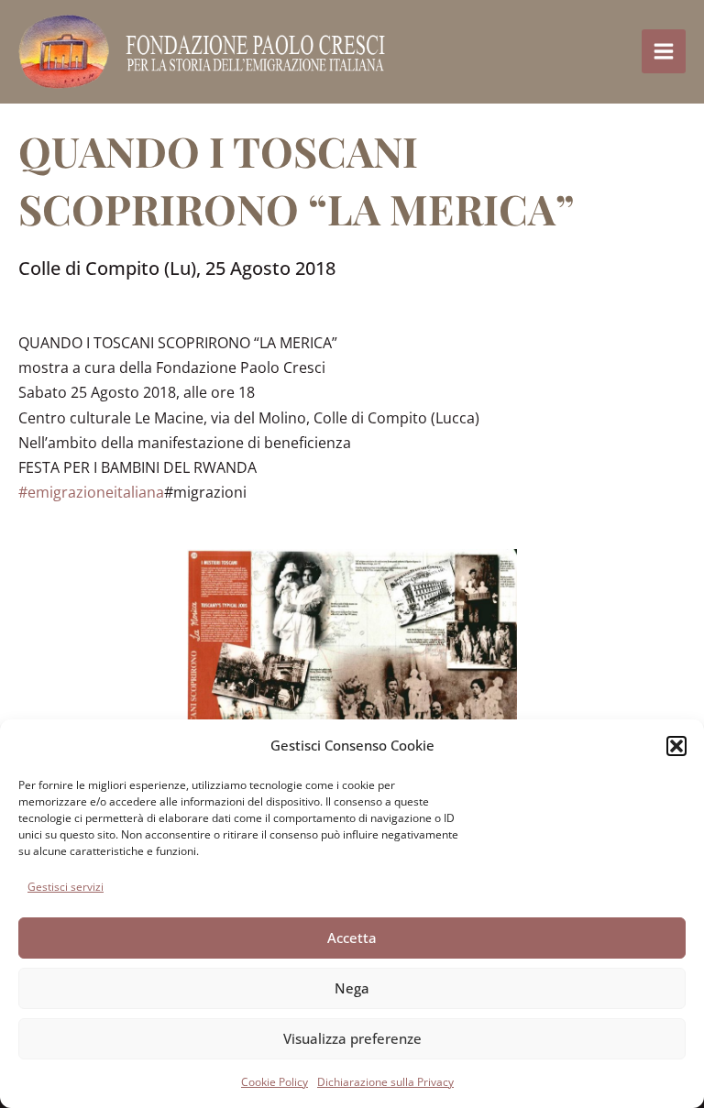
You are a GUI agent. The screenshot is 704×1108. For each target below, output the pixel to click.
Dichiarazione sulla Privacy (385, 1082)
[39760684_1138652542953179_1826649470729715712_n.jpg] (352, 688)
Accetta (352, 937)
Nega (352, 988)
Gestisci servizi (66, 886)
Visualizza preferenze (352, 1038)
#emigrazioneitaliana (91, 492)
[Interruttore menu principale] (664, 51)
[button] (676, 746)
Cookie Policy (274, 1082)
